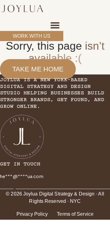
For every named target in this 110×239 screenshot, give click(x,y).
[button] (55, 25)
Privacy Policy (32, 214)
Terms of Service (75, 214)
